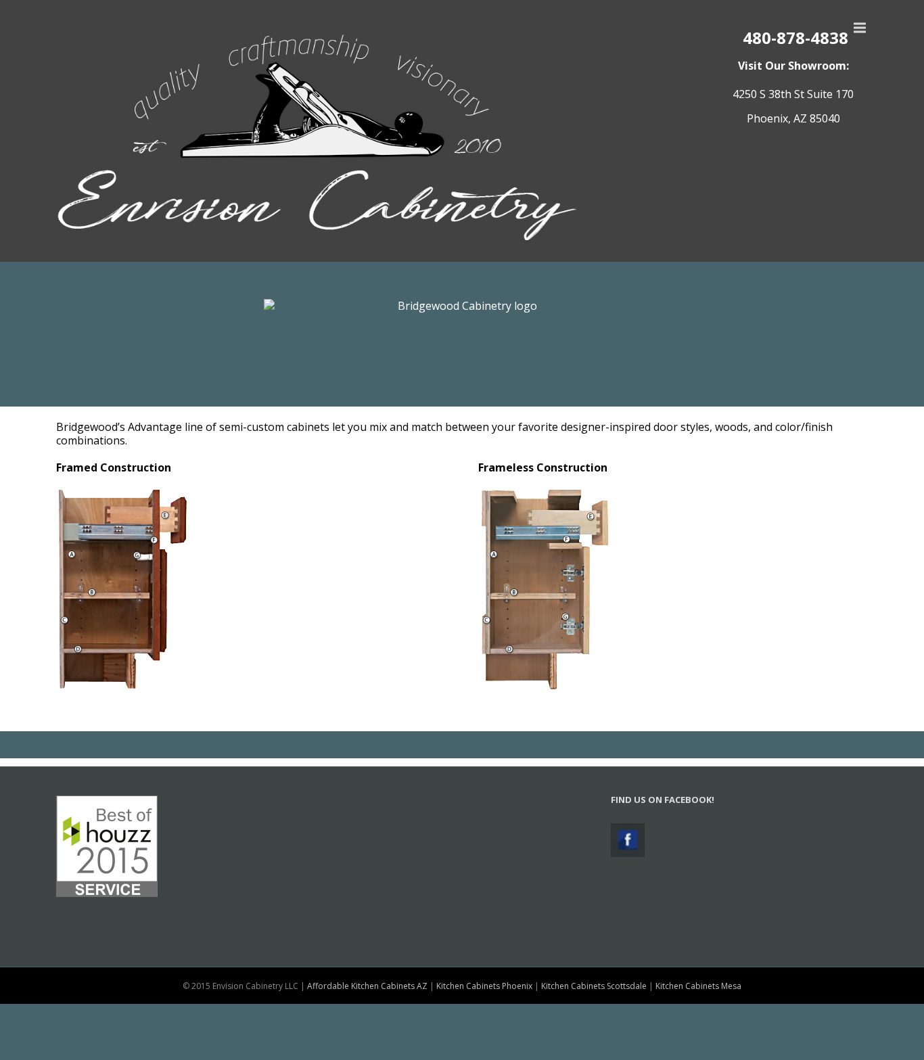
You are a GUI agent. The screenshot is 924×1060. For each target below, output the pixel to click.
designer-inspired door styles (635, 426)
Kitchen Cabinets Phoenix (484, 986)
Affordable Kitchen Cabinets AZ (367, 986)
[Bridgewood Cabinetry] (462, 346)
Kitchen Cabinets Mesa (698, 986)
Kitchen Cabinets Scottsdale (594, 986)
